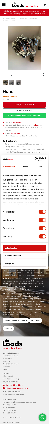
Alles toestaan (11, 248)
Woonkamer (33, 18)
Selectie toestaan (13, 255)
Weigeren (9, 263)
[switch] (42, 220)
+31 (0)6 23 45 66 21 (13, 385)
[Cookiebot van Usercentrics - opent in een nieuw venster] (35, 159)
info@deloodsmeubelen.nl (16, 388)
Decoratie (6, 21)
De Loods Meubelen (9, 18)
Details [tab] (25, 166)
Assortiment (23, 18)
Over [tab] (40, 166)
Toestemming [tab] (9, 166)
